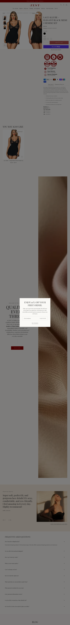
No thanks (35, 323)
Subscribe (43, 318)
